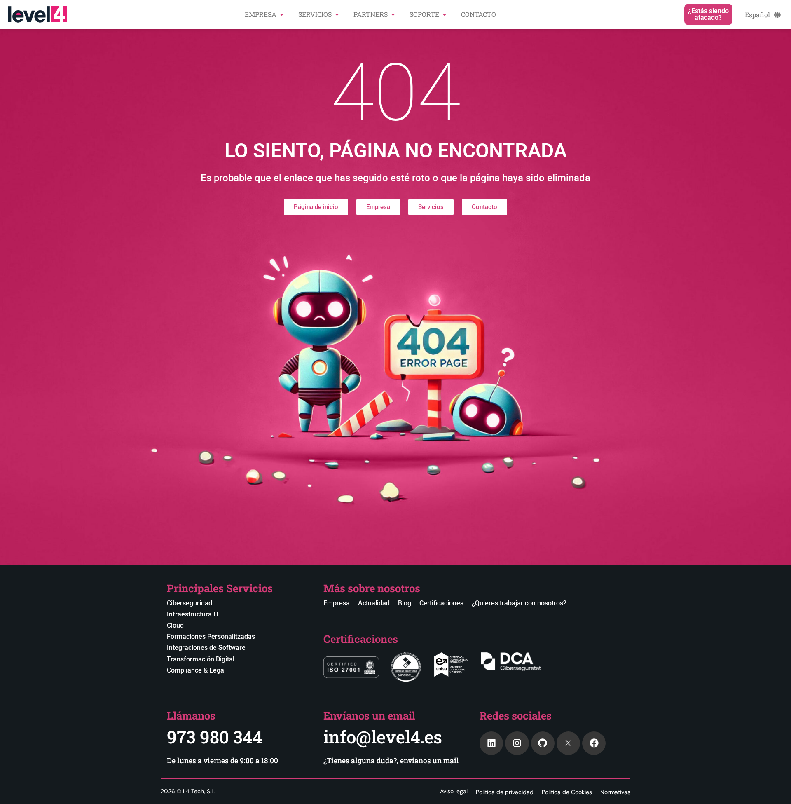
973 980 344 (214, 736)
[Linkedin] (491, 743)
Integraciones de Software (206, 648)
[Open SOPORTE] (444, 14)
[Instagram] (517, 743)
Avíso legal (454, 791)
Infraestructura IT (193, 614)
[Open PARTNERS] (393, 14)
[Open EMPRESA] (281, 14)
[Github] (543, 743)
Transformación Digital (200, 659)
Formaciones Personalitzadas (211, 636)
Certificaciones (441, 603)
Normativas (615, 792)
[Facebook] (594, 743)
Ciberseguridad (189, 603)
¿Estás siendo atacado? (708, 14)
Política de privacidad (505, 792)
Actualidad (374, 603)
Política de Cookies (567, 792)
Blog (404, 603)
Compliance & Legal (196, 670)
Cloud (175, 625)
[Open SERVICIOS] (337, 14)
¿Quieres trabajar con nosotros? (519, 603)
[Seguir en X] (568, 743)
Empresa (336, 603)
